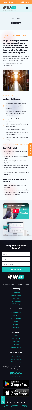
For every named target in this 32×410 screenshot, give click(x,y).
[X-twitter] (11, 402)
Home (13, 18)
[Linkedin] (21, 402)
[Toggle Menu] (27, 8)
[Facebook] (7, 402)
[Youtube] (18, 402)
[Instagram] (14, 402)
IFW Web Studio (23, 407)
